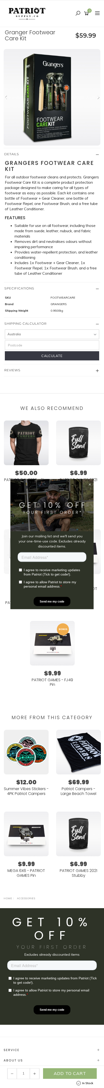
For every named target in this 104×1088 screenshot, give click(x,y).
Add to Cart (70, 1073)
